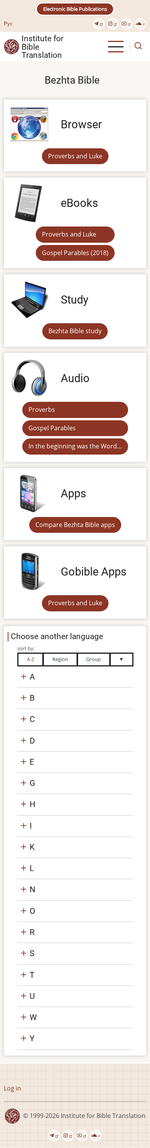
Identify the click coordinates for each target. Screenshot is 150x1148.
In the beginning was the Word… (75, 446)
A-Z (30, 659)
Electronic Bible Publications (75, 8)
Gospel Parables (52, 428)
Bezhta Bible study (75, 331)
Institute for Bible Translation (42, 46)
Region (60, 659)
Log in (12, 1088)
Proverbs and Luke (75, 156)
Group (93, 659)
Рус (8, 23)
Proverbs (41, 409)
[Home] (11, 46)
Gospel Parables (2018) (75, 252)
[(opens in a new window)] (99, 24)
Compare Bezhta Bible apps (75, 524)
